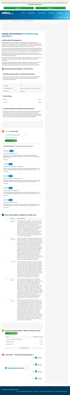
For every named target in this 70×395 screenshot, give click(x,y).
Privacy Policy (31, 4)
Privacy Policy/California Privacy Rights (24, 391)
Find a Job (59, 12)
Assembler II (6, 150)
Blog (56, 17)
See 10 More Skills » (24, 348)
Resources (51, 12)
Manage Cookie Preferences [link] (61, 391)
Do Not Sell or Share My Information (47, 391)
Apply (11, 150)
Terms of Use (36, 391)
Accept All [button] (18, 8)
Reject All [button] (50, 8)
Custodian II (13, 261)
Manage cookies (38, 4)
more (9, 157)
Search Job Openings (10, 140)
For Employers (31, 12)
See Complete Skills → (9, 333)
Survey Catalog (41, 12)
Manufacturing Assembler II (16, 368)
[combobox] (16, 135)
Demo (60, 17)
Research (7, 21)
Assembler (6, 164)
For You (23, 12)
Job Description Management (16, 21)
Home (2, 21)
